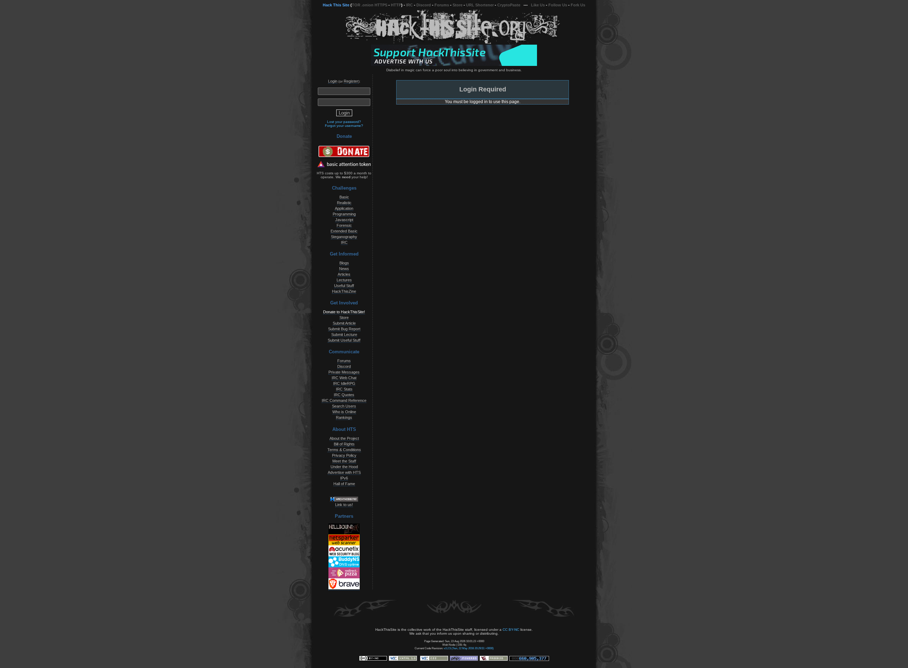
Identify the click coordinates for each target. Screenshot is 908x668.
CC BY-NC (511, 629)
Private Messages (344, 372)
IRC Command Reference (344, 400)
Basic (344, 197)
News (344, 268)
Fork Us (578, 5)
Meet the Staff (344, 461)
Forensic (344, 225)
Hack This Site (336, 5)
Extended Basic (344, 231)
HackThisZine (344, 291)
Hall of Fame (344, 484)
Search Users (344, 406)
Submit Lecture (344, 334)
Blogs (344, 263)
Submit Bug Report (344, 329)
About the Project (344, 438)
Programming (344, 214)
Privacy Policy (344, 455)
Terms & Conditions (344, 450)
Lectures (344, 280)
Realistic (344, 203)
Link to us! (344, 505)
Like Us (538, 5)
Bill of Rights (344, 444)
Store (458, 5)
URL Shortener (480, 5)
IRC (409, 5)
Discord (423, 5)
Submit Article (344, 323)
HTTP (396, 5)
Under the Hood (344, 467)
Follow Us (557, 5)
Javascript (344, 220)
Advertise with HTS (344, 472)
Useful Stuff (344, 286)
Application (344, 208)
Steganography (344, 237)
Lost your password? (344, 122)
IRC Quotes (344, 395)
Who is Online (344, 412)
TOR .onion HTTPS (369, 5)
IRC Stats (344, 389)
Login (332, 81)
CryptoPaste (508, 5)
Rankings (344, 417)
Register (351, 81)
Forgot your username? (344, 126)
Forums (441, 5)
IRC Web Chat (344, 378)
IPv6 (344, 478)
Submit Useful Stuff (344, 340)
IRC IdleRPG (344, 383)
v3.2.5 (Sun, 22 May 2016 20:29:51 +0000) (469, 648)
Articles (344, 274)
